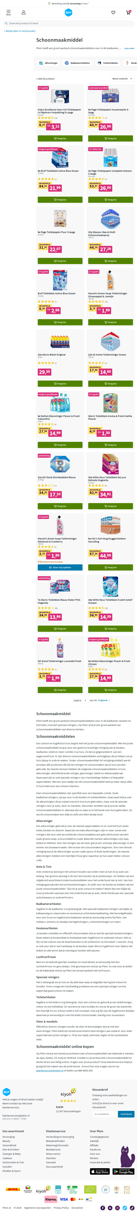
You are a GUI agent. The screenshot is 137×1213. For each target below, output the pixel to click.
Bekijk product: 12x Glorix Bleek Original (60, 359)
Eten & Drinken (11, 1149)
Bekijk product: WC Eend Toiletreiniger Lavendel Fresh (60, 665)
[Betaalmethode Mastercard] (73, 1199)
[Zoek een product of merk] (6, 23)
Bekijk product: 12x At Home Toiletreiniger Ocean (110, 359)
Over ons (95, 1153)
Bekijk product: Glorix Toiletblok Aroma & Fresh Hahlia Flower (110, 420)
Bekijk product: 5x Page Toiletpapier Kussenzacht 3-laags (110, 114)
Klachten (51, 1158)
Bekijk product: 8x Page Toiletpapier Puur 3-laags (60, 236)
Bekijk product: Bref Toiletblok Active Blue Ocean (60, 297)
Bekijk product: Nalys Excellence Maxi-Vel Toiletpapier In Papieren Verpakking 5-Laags (60, 114)
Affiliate (94, 1145)
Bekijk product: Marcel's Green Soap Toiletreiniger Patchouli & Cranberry (60, 543)
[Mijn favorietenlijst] (113, 12)
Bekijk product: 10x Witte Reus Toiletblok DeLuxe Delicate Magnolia (110, 481)
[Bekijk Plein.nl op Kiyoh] (43, 1189)
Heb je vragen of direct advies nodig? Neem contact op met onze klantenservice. (23, 1103)
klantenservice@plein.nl (49, 1070)
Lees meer (129, 48)
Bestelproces (53, 1149)
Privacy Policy (61, 1207)
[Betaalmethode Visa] (63, 1199)
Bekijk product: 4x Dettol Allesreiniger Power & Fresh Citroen (110, 665)
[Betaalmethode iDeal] (80, 1199)
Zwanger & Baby (12, 1153)
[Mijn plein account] (24, 12)
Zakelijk (94, 1141)
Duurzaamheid (54, 1166)
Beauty (6, 1141)
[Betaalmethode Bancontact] (89, 1199)
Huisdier (7, 1166)
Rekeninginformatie (57, 1145)
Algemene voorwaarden (37, 1207)
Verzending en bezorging (60, 1136)
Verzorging (9, 1136)
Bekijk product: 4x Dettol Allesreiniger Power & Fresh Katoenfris (60, 420)
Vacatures (95, 1149)
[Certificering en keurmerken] (90, 1189)
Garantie (51, 1162)
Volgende (103, 700)
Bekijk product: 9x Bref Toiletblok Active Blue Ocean (60, 175)
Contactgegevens (99, 1136)
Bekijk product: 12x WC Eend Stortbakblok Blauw (60, 481)
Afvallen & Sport (12, 1170)
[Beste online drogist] (116, 1189)
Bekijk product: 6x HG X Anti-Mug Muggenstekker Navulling (110, 543)
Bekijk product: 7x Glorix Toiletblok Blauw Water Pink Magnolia (60, 604)
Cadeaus (7, 1158)
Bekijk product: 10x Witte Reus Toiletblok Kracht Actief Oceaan (110, 604)
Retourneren (53, 1153)
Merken (94, 1158)
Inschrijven (126, 1114)
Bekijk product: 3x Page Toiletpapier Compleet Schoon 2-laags (110, 175)
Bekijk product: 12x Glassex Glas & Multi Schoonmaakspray (110, 236)
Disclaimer (77, 1207)
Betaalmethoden (55, 1141)
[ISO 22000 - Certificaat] (105, 1189)
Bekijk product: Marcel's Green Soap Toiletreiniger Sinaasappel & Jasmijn (110, 297)
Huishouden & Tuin (13, 1162)
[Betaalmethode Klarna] (50, 1199)
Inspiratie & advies (100, 1162)
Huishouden (28, 31)
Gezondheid (9, 1145)
